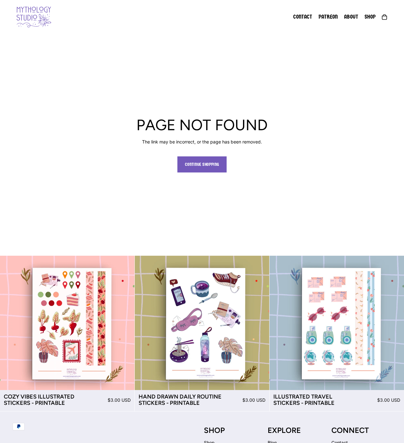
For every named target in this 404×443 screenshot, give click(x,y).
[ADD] (124, 380)
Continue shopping (202, 164)
